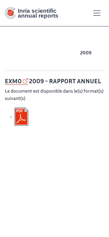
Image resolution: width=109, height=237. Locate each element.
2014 (32, 53)
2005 (36, 61)
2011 (63, 53)
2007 (13, 61)
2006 (25, 61)
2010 (74, 53)
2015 (21, 53)
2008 (98, 53)
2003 (60, 61)
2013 (43, 53)
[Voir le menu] (96, 13)
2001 (84, 61)
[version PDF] (22, 117)
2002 (72, 61)
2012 (53, 53)
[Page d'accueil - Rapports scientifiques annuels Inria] (34, 13)
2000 (95, 61)
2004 (48, 61)
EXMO (13, 81)
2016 (11, 53)
